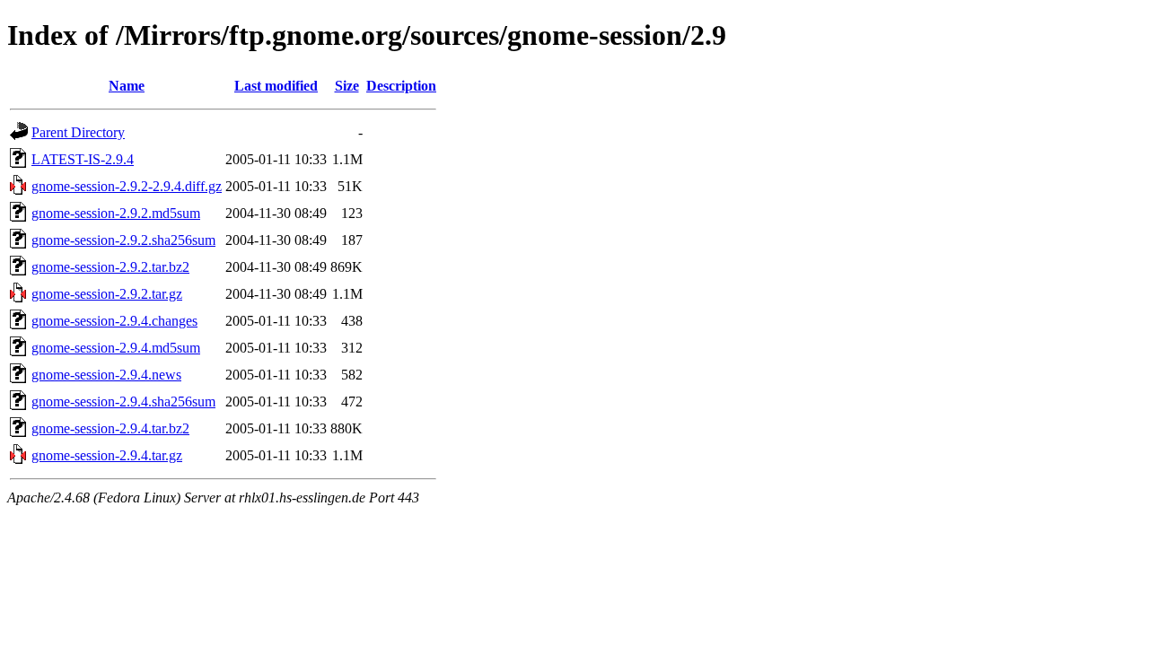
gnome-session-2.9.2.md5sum (115, 213)
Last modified (276, 85)
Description (401, 85)
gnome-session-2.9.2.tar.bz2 (110, 267)
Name (127, 85)
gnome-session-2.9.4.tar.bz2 (110, 428)
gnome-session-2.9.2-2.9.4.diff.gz (126, 186)
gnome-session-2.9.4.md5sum (115, 347)
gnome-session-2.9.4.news (106, 374)
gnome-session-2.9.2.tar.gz (106, 293)
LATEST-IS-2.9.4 (82, 159)
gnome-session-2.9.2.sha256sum (123, 240)
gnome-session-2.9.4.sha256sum (123, 401)
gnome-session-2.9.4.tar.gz (106, 455)
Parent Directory (78, 132)
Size (347, 85)
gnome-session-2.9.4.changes (114, 320)
